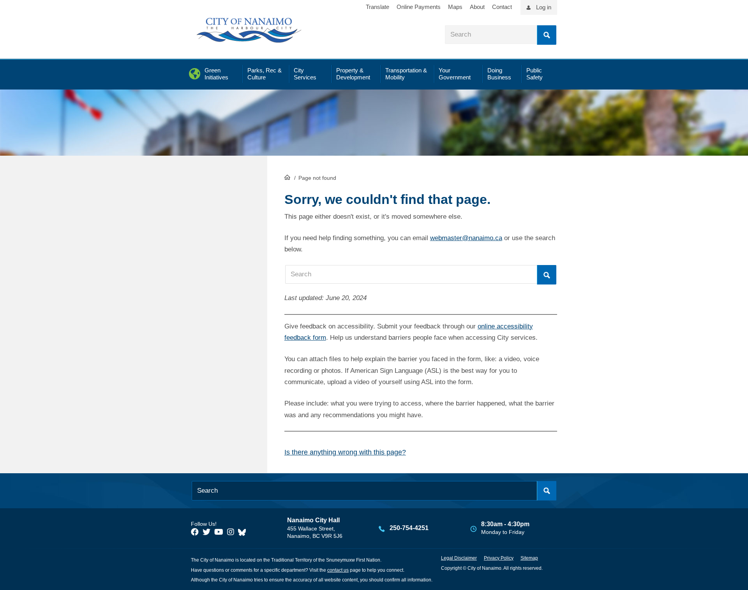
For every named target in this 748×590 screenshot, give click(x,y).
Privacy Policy (498, 558)
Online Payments (419, 7)
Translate (377, 7)
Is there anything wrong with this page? (345, 452)
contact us (338, 570)
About (477, 7)
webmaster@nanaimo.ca (466, 238)
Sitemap (529, 558)
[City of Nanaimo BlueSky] (244, 532)
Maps (455, 7)
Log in (543, 7)
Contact (502, 7)
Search (546, 35)
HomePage (287, 177)
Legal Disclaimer (459, 558)
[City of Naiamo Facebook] (195, 532)
